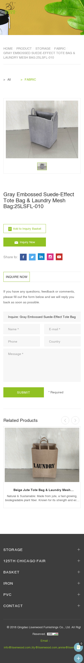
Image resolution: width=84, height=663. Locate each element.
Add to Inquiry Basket (27, 228)
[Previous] (65, 420)
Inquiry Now (27, 242)
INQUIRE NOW (16, 277)
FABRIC (60, 48)
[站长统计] (52, 634)
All (9, 79)
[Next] (75, 420)
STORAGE (43, 48)
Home (8, 48)
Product (24, 48)
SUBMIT (23, 392)
